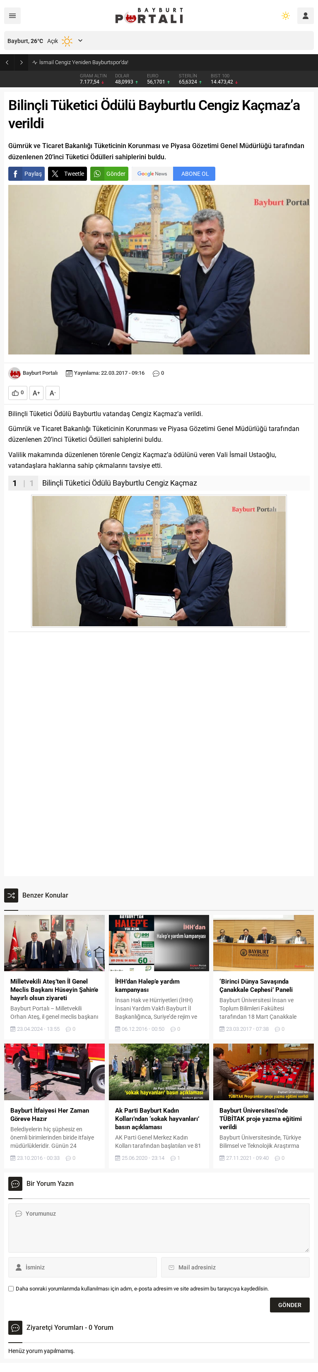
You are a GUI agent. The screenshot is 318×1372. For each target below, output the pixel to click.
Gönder (115, 173)
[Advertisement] (159, 694)
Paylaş (33, 173)
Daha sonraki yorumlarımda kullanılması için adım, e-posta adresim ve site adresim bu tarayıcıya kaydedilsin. (142, 1288)
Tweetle (74, 173)
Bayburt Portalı (40, 373)
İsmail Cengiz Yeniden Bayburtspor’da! (83, 62)
